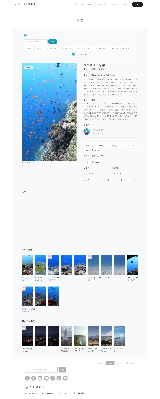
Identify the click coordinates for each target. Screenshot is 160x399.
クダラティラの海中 (28, 309)
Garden (90, 48)
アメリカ (104, 351)
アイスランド (65, 351)
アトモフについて (101, 4)
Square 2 (95, 161)
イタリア (91, 351)
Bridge (126, 48)
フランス (77, 351)
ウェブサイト (97, 134)
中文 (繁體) (129, 363)
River (102, 48)
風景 (82, 4)
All (28, 48)
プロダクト (73, 4)
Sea (78, 48)
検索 (53, 41)
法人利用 (115, 4)
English (101, 363)
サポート (125, 4)
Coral (87, 145)
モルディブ (101, 69)
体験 (89, 4)
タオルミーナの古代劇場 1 (93, 349)
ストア (137, 4)
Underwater (131, 145)
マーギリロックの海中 (40, 278)
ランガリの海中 (53, 278)
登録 (62, 369)
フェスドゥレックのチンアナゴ (98, 278)
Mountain (66, 48)
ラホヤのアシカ (106, 349)
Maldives (95, 149)
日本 (115, 351)
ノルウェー (25, 351)
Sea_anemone (118, 145)
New (39, 48)
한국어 (118, 363)
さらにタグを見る (82, 54)
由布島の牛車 (118, 349)
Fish (93, 145)
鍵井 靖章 (98, 130)
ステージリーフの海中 (27, 278)
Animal (114, 48)
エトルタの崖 (79, 349)
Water (87, 149)
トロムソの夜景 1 (28, 349)
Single (87, 161)
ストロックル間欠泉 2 (66, 349)
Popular (51, 48)
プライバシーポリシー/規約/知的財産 (72, 393)
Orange (101, 145)
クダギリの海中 (132, 278)
